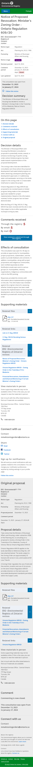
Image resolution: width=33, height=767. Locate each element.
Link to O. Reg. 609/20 (10, 333)
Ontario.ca (4, 759)
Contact (10, 759)
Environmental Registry (11, 6)
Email (5, 446)
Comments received (10, 127)
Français (29, 11)
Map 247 (10, 317)
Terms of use (5, 761)
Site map (16, 759)
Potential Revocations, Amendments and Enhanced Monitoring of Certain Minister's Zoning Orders (16, 379)
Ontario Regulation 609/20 (12, 645)
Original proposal (9, 137)
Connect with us (8, 135)
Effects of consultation (11, 129)
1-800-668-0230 (9, 420)
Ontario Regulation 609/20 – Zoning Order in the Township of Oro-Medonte (15, 370)
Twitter (6, 454)
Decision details (8, 124)
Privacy (23, 759)
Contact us (15, 753)
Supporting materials (10, 132)
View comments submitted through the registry (16, 238)
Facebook (7, 450)
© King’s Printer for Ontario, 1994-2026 (16, 764)
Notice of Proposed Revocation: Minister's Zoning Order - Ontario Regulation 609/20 (14, 361)
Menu (6, 11)
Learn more (22, 741)
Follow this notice (12, 91)
